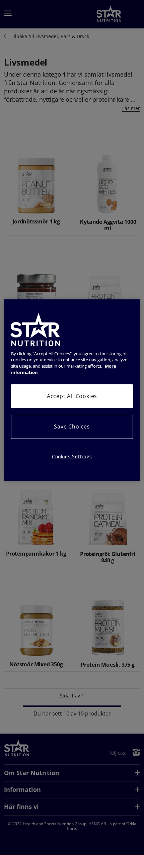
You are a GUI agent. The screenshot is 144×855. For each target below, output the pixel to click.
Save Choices (72, 426)
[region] (72, 390)
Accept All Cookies (72, 396)
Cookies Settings (72, 456)
